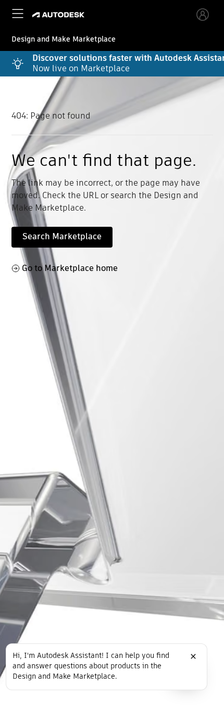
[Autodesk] (59, 14)
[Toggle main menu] (17, 13)
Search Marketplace (62, 236)
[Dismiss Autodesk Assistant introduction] (193, 656)
